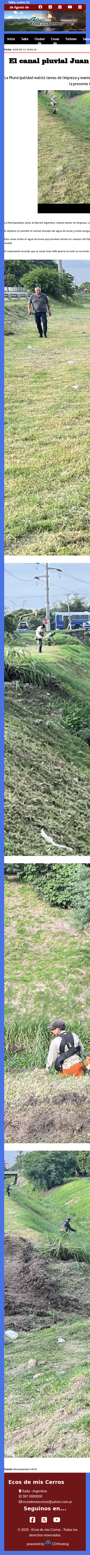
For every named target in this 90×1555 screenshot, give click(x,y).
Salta (24, 39)
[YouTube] (56, 1520)
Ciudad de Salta (40, 43)
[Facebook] (32, 1520)
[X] (44, 1520)
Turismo (71, 39)
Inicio (11, 39)
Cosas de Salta (55, 43)
